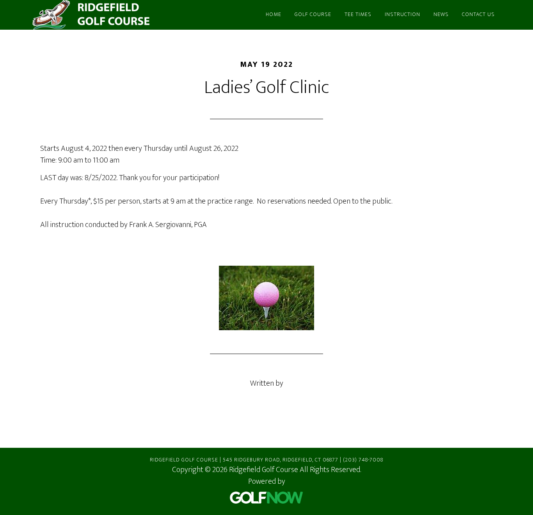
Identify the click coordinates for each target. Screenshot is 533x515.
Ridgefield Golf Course (102, 15)
